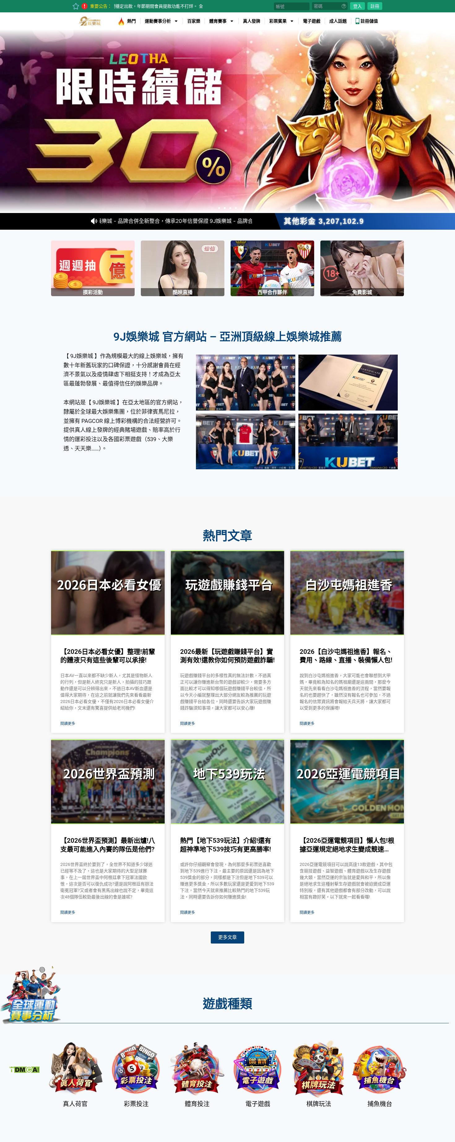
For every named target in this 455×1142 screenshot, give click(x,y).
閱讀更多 (67, 724)
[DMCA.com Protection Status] (24, 1069)
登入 (357, 6)
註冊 (374, 6)
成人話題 (338, 21)
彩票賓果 (278, 21)
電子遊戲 (311, 21)
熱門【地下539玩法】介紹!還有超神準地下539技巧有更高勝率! (225, 845)
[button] (219, 208)
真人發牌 (251, 21)
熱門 (131, 21)
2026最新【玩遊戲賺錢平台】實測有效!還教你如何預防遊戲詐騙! (227, 656)
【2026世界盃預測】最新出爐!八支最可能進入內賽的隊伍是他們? (107, 845)
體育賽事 (218, 21)
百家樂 (193, 21)
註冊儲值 (369, 21)
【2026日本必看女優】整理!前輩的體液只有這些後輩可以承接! (107, 656)
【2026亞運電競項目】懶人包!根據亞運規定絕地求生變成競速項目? (347, 845)
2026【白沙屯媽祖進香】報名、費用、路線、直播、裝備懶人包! (346, 656)
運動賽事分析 (158, 21)
